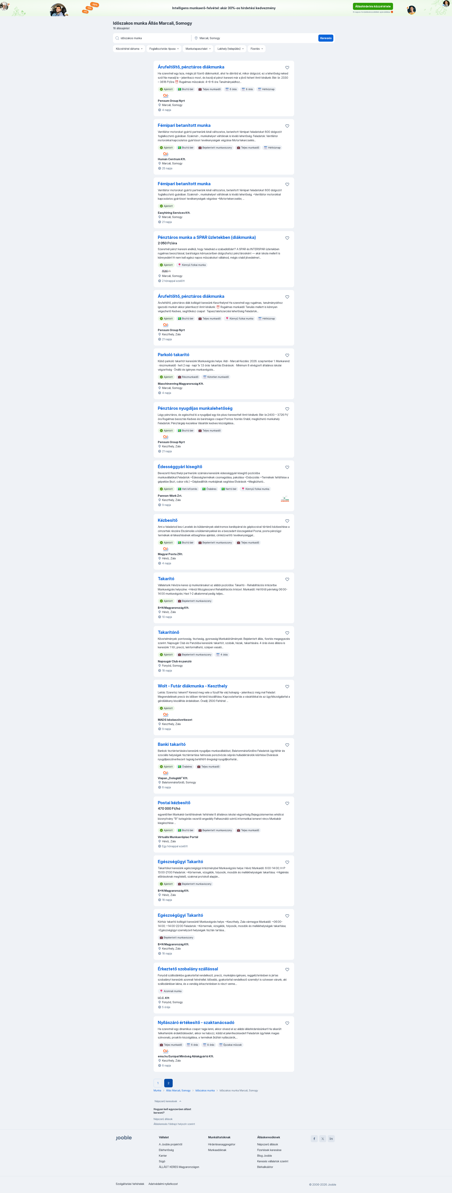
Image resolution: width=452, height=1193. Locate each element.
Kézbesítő (167, 520)
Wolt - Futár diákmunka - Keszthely (192, 685)
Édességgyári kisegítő (180, 466)
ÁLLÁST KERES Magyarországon (179, 1167)
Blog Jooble (264, 1155)
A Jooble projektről (170, 1144)
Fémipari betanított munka (184, 125)
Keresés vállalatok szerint (272, 1161)
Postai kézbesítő (174, 802)
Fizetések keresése (269, 1150)
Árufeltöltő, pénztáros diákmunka (191, 67)
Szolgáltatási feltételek (130, 1184)
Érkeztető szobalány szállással (188, 968)
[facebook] (314, 1138)
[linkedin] (331, 1138)
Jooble (332, 1184)
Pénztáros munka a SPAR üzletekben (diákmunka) (207, 237)
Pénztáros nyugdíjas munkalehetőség (195, 408)
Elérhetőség (166, 1150)
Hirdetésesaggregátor (221, 1144)
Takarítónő (168, 632)
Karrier (163, 1155)
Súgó (162, 1161)
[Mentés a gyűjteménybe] (287, 67)
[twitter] (322, 1138)
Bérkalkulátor (265, 1167)
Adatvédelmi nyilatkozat (163, 1184)
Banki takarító (172, 744)
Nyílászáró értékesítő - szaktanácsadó (196, 1022)
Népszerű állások (163, 1119)
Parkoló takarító (173, 354)
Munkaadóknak (217, 1150)
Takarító (166, 578)
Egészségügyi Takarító (180, 861)
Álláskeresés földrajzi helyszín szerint (174, 1123)
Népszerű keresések (166, 1101)
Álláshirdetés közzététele (373, 6)
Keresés (326, 38)
